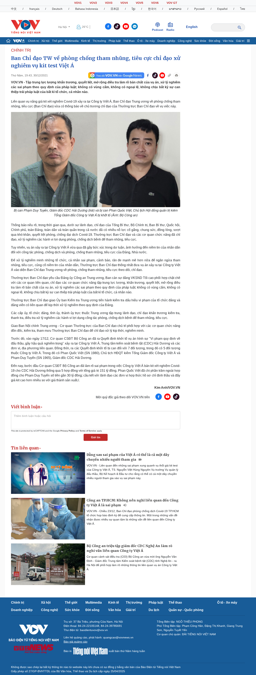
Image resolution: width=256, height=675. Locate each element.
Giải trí (240, 40)
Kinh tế (85, 40)
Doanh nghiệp (166, 40)
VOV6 (155, 2)
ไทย (242, 8)
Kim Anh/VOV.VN (167, 387)
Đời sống (214, 40)
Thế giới (57, 40)
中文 (14, 8)
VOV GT (172, 2)
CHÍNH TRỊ (21, 50)
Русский (199, 8)
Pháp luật (115, 40)
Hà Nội (63, 27)
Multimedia (72, 40)
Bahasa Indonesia (86, 8)
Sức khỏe (200, 40)
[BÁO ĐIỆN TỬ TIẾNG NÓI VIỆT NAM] (25, 26)
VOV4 (124, 2)
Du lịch (154, 610)
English (192, 27)
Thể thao (129, 40)
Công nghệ (185, 40)
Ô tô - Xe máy (146, 40)
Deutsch (57, 8)
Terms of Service (88, 431)
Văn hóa (228, 40)
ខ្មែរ (133, 8)
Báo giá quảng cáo (75, 641)
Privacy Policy (67, 431)
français (34, 8)
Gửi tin (95, 437)
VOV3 (108, 2)
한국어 (152, 8)
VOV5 (139, 2)
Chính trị (33, 40)
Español (222, 8)
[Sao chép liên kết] (169, 75)
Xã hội (45, 40)
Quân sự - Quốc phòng (186, 610)
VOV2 (93, 2)
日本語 (115, 8)
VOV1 (78, 2)
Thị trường (99, 40)
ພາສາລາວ (175, 8)
